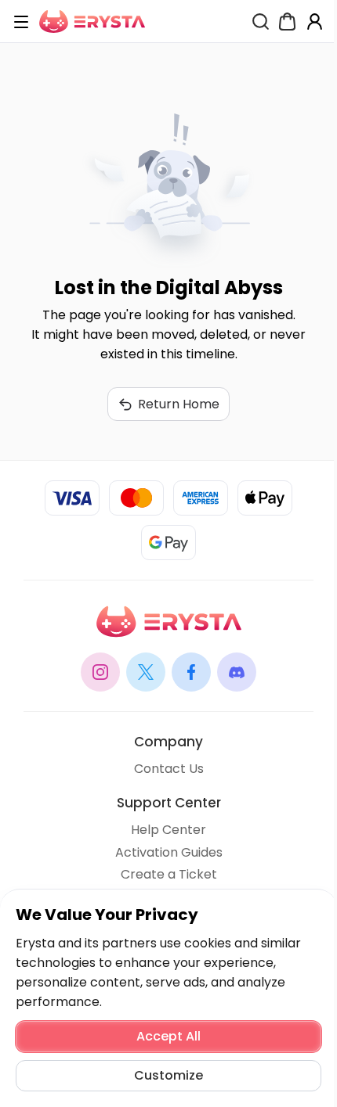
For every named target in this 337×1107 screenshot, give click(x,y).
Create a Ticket (169, 874)
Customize (168, 1075)
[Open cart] (287, 21)
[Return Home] (92, 21)
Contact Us (169, 769)
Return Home (178, 404)
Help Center (168, 830)
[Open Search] (260, 21)
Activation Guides (169, 852)
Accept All (168, 1036)
